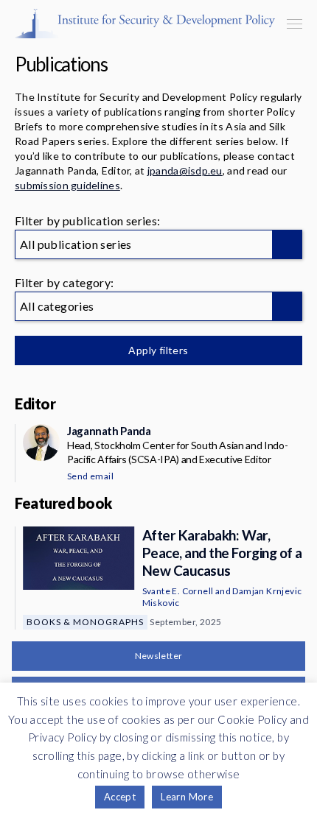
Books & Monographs (85, 621)
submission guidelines (67, 185)
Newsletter (159, 655)
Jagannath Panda (108, 430)
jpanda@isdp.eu (185, 170)
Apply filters (158, 350)
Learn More (187, 797)
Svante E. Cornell (178, 590)
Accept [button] (120, 797)
